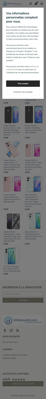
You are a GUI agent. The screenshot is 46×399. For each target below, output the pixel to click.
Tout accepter (23, 83)
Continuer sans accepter (23, 92)
